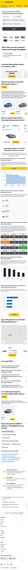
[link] (12, 76)
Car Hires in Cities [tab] (6, 444)
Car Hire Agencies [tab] (6, 437)
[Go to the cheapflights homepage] (10, 2)
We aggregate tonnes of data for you (10, 504)
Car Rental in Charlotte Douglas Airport (9, 454)
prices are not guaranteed (6, 498)
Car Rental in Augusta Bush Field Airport (10, 459)
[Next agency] (25, 342)
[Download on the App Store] (12, 558)
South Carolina (21, 512)
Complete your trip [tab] (16, 444)
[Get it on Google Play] (4, 558)
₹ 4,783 (20, 13)
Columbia (7, 513)
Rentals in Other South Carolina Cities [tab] (10, 440)
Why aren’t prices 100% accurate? (10, 507)
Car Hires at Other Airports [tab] (8, 431)
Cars (3, 512)
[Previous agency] (3, 342)
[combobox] (6, 16)
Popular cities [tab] (5, 447)
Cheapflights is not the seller (8, 502)
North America (8, 512)
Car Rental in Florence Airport (7, 461)
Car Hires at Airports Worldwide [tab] (9, 434)
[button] (2, 2)
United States (15, 512)
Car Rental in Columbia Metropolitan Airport (11, 457)
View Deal (12, 113)
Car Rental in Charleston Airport (8, 456)
